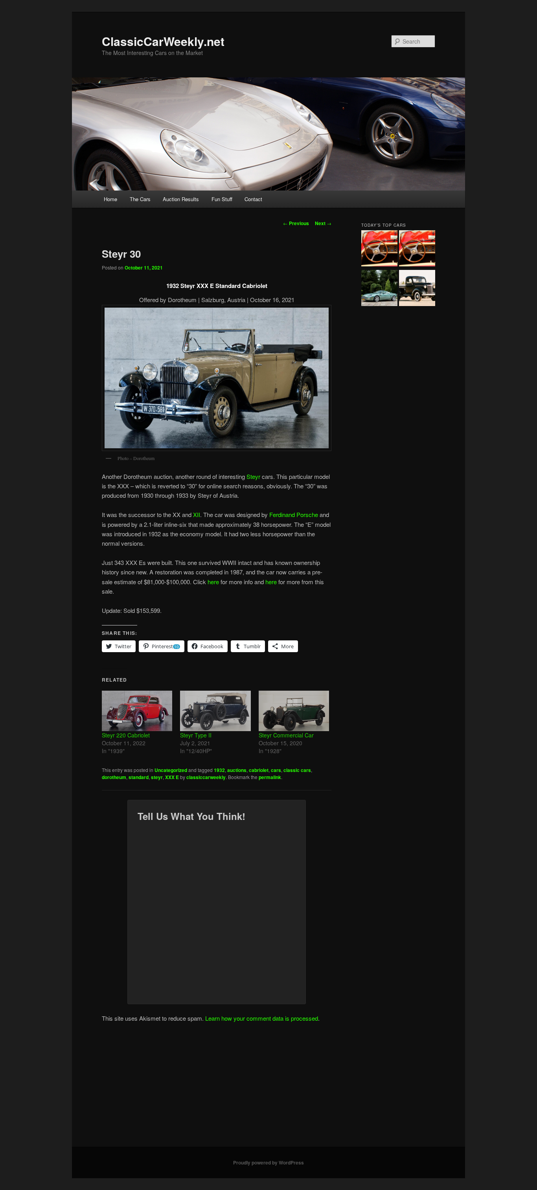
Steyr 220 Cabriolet (126, 735)
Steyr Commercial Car (286, 735)
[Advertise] (417, 249)
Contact (253, 199)
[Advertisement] (268, 1088)
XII (196, 514)
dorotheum (114, 777)
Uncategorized (170, 770)
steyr (157, 777)
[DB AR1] (379, 289)
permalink (270, 777)
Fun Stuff (221, 199)
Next (323, 223)
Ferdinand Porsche (293, 514)
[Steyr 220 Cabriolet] (137, 711)
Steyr (253, 476)
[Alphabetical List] (379, 249)
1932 (219, 770)
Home (110, 199)
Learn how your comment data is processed (261, 1018)
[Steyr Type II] (215, 711)
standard (139, 777)
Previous (296, 223)
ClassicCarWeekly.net (163, 41)
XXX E (172, 777)
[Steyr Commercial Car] (294, 711)
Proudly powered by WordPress (268, 1162)
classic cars (297, 770)
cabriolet (258, 770)
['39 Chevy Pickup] (417, 289)
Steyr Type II (195, 735)
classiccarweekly (206, 777)
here (213, 582)
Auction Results (181, 199)
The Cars (140, 199)
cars (276, 770)
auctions (236, 770)
